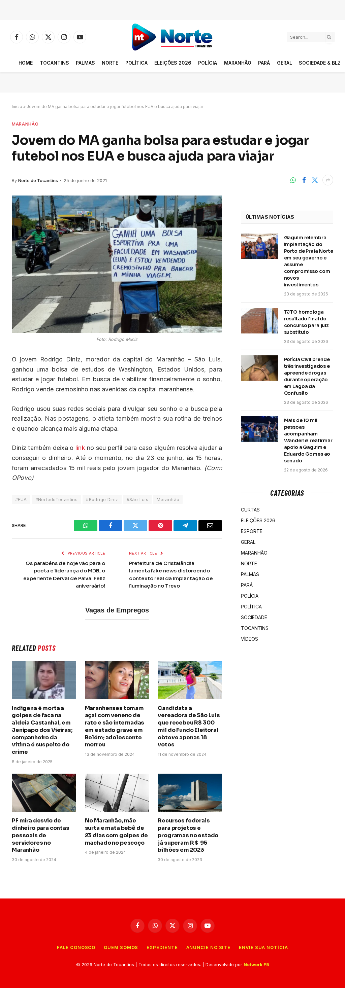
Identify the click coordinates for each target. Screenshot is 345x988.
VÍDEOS (249, 639)
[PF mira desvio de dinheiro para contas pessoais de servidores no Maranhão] (44, 793)
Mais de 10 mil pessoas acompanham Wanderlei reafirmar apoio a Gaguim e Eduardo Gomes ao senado (308, 440)
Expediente (162, 947)
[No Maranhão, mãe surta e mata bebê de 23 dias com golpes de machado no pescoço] (117, 793)
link (80, 447)
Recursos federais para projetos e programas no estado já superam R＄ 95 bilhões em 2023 (188, 835)
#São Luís (138, 499)
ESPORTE (251, 531)
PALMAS (85, 63)
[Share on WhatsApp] (293, 180)
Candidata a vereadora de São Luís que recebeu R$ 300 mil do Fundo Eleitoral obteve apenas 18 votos (189, 726)
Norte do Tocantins (38, 180)
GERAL (284, 63)
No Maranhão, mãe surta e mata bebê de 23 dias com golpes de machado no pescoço (116, 831)
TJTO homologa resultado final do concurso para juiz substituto (306, 322)
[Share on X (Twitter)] (315, 180)
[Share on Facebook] (304, 180)
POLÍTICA (136, 63)
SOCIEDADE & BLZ (320, 63)
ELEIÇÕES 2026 (172, 63)
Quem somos (121, 947)
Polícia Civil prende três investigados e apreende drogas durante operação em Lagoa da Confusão (307, 376)
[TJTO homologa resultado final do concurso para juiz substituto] (259, 320)
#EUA (21, 499)
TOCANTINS (54, 63)
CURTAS (250, 510)
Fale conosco (76, 947)
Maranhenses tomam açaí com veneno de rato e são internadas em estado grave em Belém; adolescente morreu (115, 726)
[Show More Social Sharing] (327, 180)
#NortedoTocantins (56, 499)
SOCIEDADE (254, 617)
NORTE (110, 63)
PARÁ (264, 63)
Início (17, 106)
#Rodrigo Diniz (102, 499)
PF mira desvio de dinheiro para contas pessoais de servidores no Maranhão (40, 835)
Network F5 (256, 964)
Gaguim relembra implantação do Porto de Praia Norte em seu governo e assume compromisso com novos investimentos (308, 261)
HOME (26, 63)
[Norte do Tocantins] (173, 37)
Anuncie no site (208, 947)
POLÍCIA (207, 63)
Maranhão (168, 499)
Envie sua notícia (263, 947)
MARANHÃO (237, 63)
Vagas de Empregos (117, 610)
